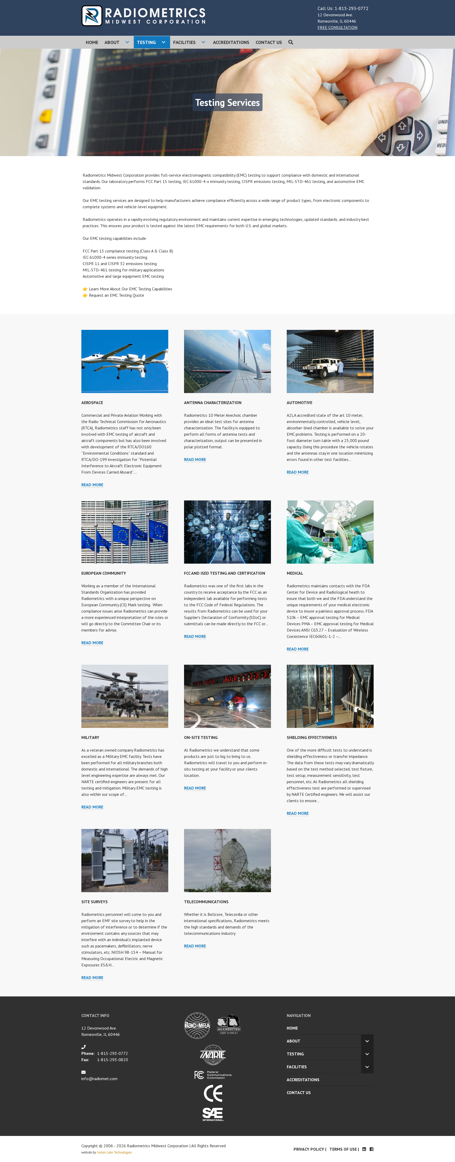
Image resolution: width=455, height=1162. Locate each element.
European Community (103, 573)
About (112, 42)
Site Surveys (94, 901)
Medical (295, 573)
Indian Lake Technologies (114, 1152)
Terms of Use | (344, 1149)
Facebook (371, 1149)
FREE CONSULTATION (337, 27)
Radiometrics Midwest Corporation (157, 1145)
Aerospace (92, 402)
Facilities (184, 42)
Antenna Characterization (212, 402)
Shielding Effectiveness (312, 737)
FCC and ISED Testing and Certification (224, 573)
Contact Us (269, 42)
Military (90, 737)
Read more (92, 484)
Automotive (299, 402)
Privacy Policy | (310, 1149)
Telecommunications (206, 901)
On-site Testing (201, 737)
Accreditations (231, 42)
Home (92, 42)
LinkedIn (364, 1149)
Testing (146, 42)
